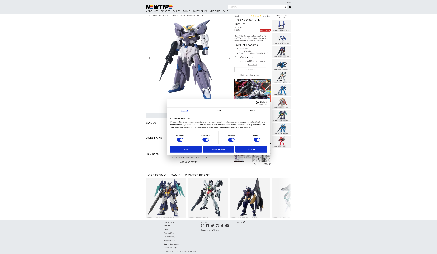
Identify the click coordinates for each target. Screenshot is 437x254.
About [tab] (252, 110)
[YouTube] (227, 226)
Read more (252, 65)
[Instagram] (203, 226)
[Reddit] (217, 226)
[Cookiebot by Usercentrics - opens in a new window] (257, 103)
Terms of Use (169, 233)
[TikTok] (222, 226)
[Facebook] (208, 226)
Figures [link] (165, 11)
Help (166, 229)
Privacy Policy (169, 237)
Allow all (251, 149)
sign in (289, 2)
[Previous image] (150, 58)
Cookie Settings (170, 248)
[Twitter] (212, 226)
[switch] (205, 140)
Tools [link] (186, 11)
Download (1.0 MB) (260, 164)
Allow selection (218, 149)
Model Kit (157, 15)
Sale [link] (225, 11)
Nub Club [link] (215, 11)
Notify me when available (250, 75)
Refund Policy (169, 240)
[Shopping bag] (290, 7)
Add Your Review (189, 162)
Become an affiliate (210, 230)
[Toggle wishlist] (269, 69)
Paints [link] (176, 11)
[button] (252, 155)
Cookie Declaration (171, 244)
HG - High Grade (169, 15)
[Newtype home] (159, 7)
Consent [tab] (184, 111)
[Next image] (228, 58)
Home (148, 15)
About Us (167, 226)
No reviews (266, 16)
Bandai (237, 16)
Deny (186, 149)
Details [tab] (218, 110)
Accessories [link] (200, 11)
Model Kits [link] (152, 11)
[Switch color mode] (244, 222)
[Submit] (284, 7)
